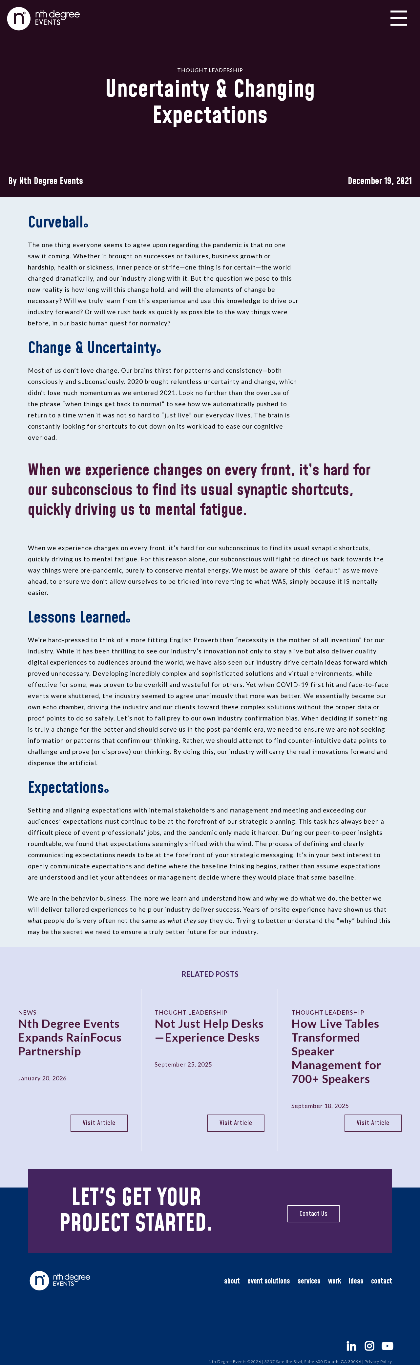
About (232, 1281)
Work (334, 1281)
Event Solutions (268, 1281)
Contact (381, 1281)
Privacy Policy (378, 1361)
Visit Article (99, 1123)
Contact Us (313, 1213)
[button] (398, 17)
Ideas (356, 1281)
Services (309, 1281)
